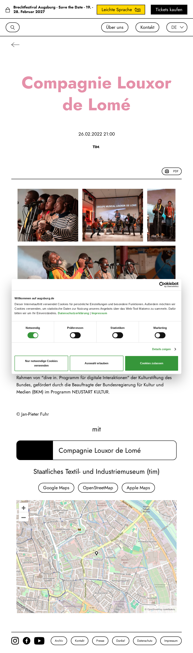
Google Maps (56, 487)
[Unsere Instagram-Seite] (15, 640)
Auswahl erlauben (96, 363)
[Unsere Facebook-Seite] (26, 640)
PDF (175, 171)
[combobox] (176, 27)
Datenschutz (144, 641)
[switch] (75, 335)
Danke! (120, 641)
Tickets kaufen (169, 9)
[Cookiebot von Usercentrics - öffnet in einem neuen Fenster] (162, 284)
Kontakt (147, 27)
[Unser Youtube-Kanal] (39, 640)
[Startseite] (8, 9)
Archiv (59, 641)
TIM (96, 147)
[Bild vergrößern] (47, 215)
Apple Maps (138, 487)
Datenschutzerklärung (74, 313)
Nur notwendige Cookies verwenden (41, 363)
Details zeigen (161, 349)
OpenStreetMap (98, 487)
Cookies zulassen (151, 363)
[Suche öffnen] (13, 27)
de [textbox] (174, 27)
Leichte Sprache (117, 9)
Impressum (100, 313)
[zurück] (15, 44)
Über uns (114, 27)
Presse (100, 641)
